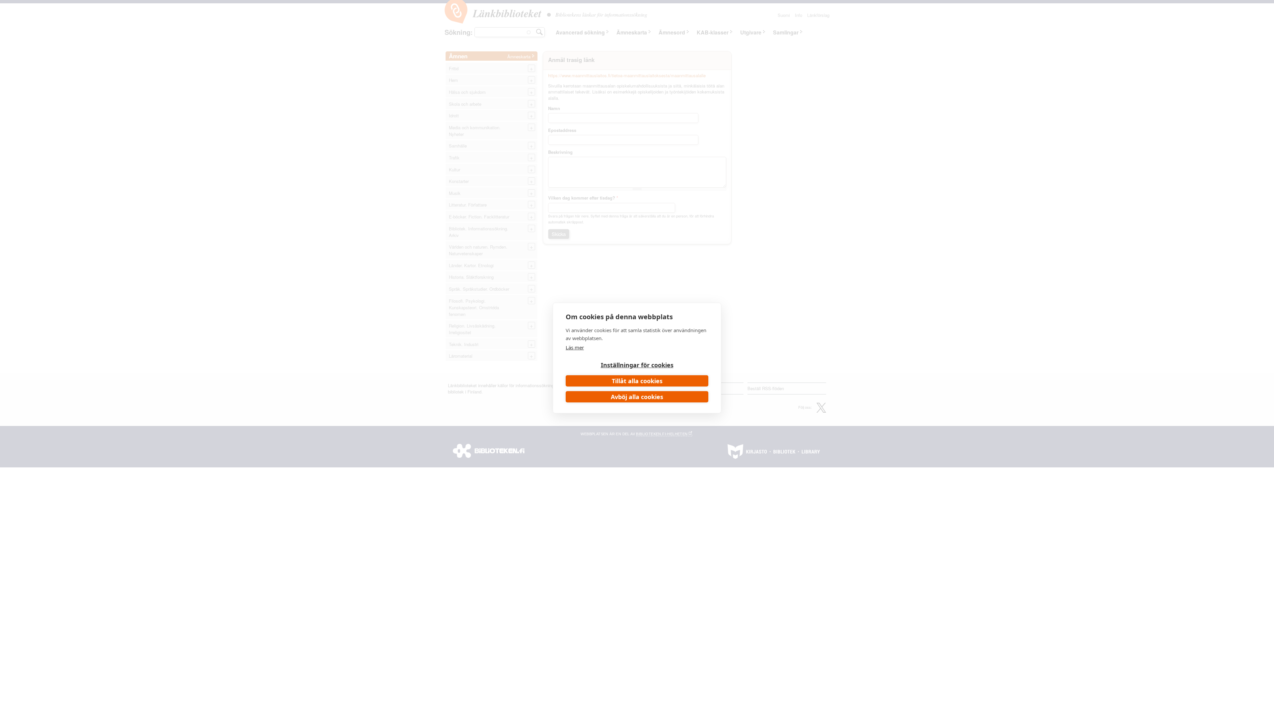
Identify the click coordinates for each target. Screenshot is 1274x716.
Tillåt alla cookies (637, 381)
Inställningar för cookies (637, 365)
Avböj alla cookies (637, 397)
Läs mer (575, 347)
